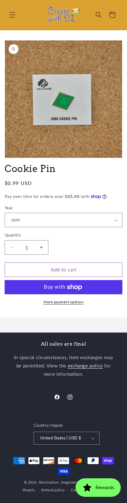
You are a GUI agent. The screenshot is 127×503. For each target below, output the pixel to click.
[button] (12, 15)
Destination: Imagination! (60, 482)
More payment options (63, 302)
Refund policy (53, 490)
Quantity (13, 235)
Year (9, 207)
